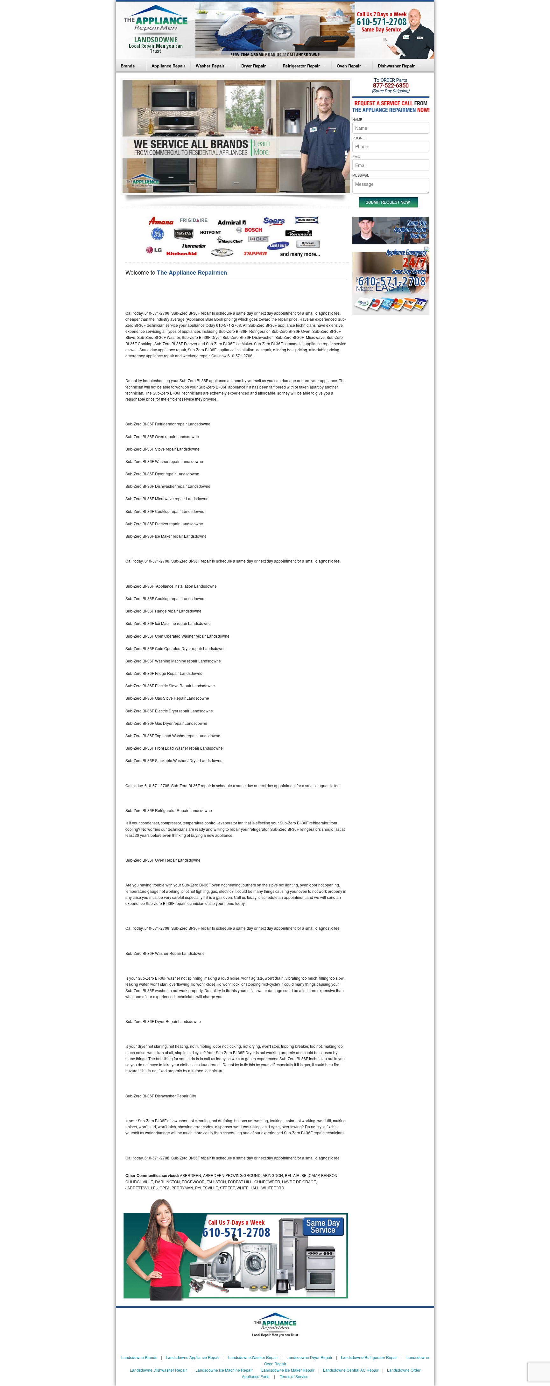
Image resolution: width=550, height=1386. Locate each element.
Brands (128, 66)
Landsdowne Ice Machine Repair (224, 1370)
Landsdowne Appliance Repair (193, 1357)
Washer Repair (210, 66)
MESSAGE (360, 175)
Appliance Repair (168, 66)
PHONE (358, 137)
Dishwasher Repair (396, 66)
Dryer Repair (253, 66)
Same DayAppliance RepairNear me (410, 229)
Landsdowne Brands (139, 1357)
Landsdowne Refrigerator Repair (369, 1357)
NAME (357, 119)
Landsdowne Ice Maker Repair (287, 1370)
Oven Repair (349, 66)
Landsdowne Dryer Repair (309, 1357)
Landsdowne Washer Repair (253, 1357)
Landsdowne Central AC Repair (350, 1370)
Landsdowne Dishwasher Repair (158, 1370)
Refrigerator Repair (301, 66)
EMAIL (357, 156)
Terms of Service (294, 1376)
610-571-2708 (381, 21)
